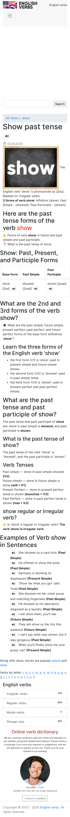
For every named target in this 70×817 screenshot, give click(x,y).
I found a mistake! (35, 798)
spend (56, 660)
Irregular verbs (34, 694)
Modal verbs (34, 712)
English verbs (49, 807)
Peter (41, 787)
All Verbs (12, 118)
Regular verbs (34, 703)
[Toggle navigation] (10, 15)
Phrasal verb (34, 722)
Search (60, 104)
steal (3, 665)
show (25, 118)
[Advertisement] (35, 64)
